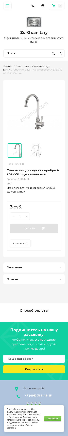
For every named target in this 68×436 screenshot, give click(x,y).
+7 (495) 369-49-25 (38, 395)
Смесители (22, 66)
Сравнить (18, 243)
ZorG (9, 183)
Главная (7, 66)
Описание (14, 267)
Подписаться (34, 369)
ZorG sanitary (34, 32)
